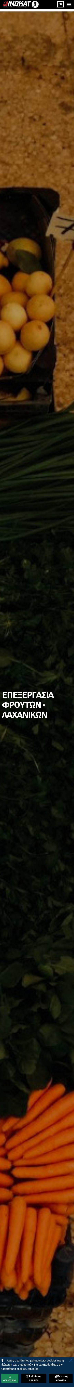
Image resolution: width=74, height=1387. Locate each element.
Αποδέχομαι (10, 1380)
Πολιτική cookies (62, 1378)
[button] (69, 4)
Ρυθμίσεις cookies (34, 1378)
